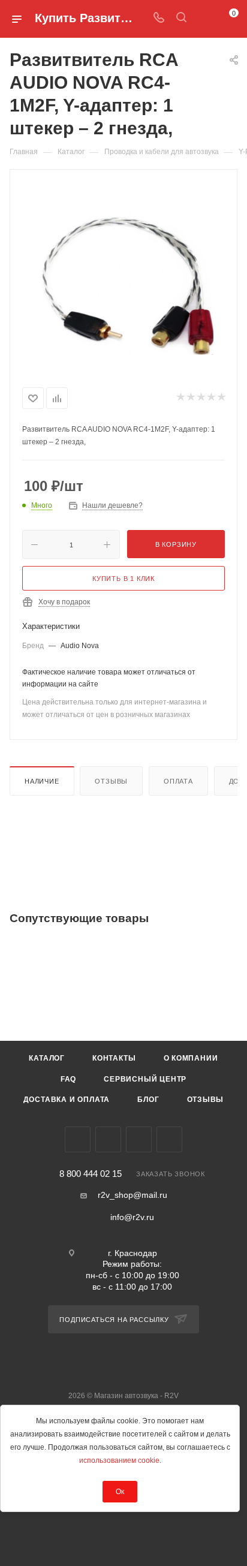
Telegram (108, 1139)
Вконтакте (78, 1139)
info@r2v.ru (132, 1217)
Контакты (113, 1058)
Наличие (42, 781)
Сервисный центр (145, 1079)
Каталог (47, 1058)
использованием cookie (119, 1460)
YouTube (139, 1139)
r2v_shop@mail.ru (132, 1195)
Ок (120, 1491)
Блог (148, 1099)
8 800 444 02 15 (90, 1174)
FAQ (68, 1079)
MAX (169, 1139)
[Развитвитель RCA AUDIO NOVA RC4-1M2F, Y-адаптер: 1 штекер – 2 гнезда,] (123, 276)
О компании (191, 1058)
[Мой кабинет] (203, 18)
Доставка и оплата (66, 1099)
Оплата (178, 781)
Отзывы (111, 781)
